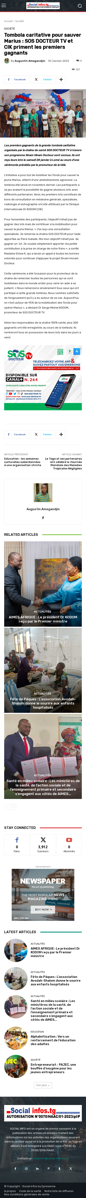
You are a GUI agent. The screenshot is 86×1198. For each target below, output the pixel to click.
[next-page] (13, 807)
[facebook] (43, 516)
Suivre (43, 837)
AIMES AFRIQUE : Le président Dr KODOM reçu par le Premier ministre (43, 619)
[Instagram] (26, 1169)
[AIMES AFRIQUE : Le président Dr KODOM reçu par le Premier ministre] (43, 583)
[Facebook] (15, 1169)
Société (19, 21)
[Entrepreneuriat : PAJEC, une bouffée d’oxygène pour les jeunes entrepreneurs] (16, 1066)
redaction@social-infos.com (51, 1158)
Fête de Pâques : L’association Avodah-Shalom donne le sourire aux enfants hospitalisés (43, 703)
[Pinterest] (48, 1169)
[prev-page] (6, 807)
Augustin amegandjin (30, 61)
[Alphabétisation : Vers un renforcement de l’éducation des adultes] (16, 1038)
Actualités (42, 611)
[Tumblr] (60, 1169)
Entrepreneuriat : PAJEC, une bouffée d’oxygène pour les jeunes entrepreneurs (53, 1068)
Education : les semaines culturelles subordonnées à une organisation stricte (22, 462)
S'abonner (69, 837)
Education (37, 1032)
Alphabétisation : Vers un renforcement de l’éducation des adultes (53, 1040)
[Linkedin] (37, 1169)
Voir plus (41, 1085)
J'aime (17, 837)
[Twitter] (71, 1169)
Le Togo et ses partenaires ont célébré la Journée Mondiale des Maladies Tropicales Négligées (63, 463)
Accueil (8, 21)
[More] (61, 79)
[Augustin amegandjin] (7, 60)
